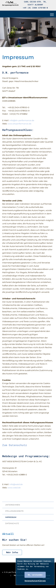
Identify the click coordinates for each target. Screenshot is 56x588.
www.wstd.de (14, 487)
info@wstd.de (16, 484)
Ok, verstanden (35, 575)
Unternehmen (12, 505)
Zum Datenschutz (14, 445)
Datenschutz (12, 523)
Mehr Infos (12, 552)
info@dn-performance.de (21, 120)
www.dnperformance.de (19, 123)
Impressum (10, 517)
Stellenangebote (14, 511)
